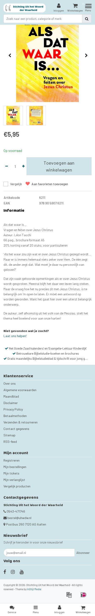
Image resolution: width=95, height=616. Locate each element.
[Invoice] (70, 597)
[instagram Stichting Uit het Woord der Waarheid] (13, 571)
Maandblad (11, 396)
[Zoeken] (87, 18)
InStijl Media (34, 589)
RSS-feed (10, 442)
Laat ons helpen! (15, 336)
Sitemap (9, 435)
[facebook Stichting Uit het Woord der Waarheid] (4, 571)
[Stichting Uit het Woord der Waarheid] (24, 7)
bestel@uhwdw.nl (19, 518)
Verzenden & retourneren (20, 422)
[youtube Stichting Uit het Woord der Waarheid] (22, 571)
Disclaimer (10, 403)
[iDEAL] (85, 597)
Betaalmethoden (15, 416)
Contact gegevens (16, 429)
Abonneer (83, 553)
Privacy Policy (13, 409)
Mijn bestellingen (14, 467)
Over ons (9, 383)
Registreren (11, 460)
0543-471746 (15, 511)
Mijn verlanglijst (14, 480)
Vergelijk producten (16, 486)
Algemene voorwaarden (19, 390)
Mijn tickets (11, 473)
